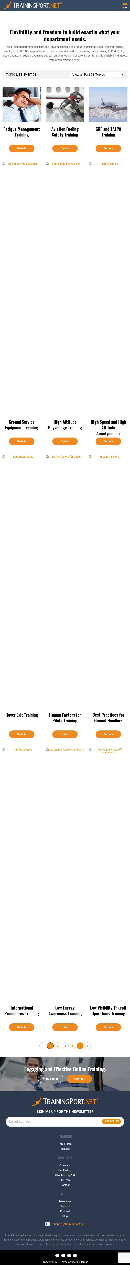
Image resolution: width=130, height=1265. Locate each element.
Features (65, 1149)
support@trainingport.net (69, 1224)
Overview (65, 1165)
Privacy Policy (49, 1262)
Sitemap (83, 1262)
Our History (65, 1170)
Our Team (65, 1180)
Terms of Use (68, 1262)
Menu (125, 8)
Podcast (65, 1211)
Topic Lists (65, 1144)
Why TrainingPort (65, 1175)
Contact (79, 1078)
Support (65, 1206)
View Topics (50, 1078)
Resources (65, 1201)
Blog (65, 1216)
